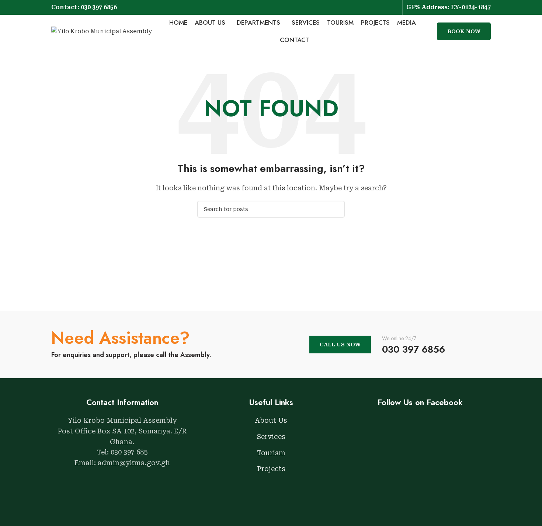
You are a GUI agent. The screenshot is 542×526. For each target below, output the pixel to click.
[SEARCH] (336, 209)
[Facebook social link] (384, 7)
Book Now (463, 31)
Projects (271, 469)
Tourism (271, 453)
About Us (271, 420)
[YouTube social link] (394, 7)
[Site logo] (101, 30)
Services (271, 436)
